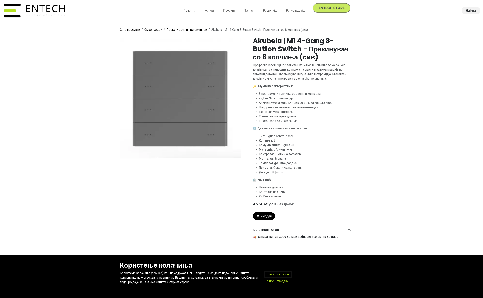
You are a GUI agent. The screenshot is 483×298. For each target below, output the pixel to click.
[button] (264, 216)
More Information (266, 230)
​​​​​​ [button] (278, 281)
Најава (471, 10)
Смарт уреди (153, 30)
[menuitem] (189, 11)
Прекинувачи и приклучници (186, 30)
